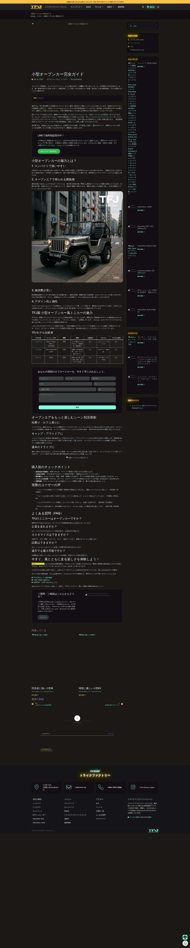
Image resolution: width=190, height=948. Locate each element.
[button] (143, 7)
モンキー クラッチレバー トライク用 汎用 (147, 338)
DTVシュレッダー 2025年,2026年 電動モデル (147, 291)
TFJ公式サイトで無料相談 (43, 578)
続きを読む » (35, 695)
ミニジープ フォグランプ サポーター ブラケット (147, 379)
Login (112, 733)
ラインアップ (75, 7)
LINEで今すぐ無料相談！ (49, 151)
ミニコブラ (38, 349)
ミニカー (64, 79)
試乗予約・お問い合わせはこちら (45, 582)
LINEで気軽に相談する (42, 580)
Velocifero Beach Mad (147, 246)
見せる (40, 98)
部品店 (88, 7)
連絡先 (109, 7)
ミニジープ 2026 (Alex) (147, 63)
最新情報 (121, 7)
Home (33, 16)
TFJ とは (98, 7)
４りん (39, 16)
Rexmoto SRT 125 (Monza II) (145, 227)
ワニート (38, 357)
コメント (43, 617)
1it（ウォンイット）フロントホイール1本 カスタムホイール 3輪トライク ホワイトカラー (148, 360)
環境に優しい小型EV (90, 688)
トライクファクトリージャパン (56, 7)
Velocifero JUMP (145, 207)
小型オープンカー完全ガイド (41, 14)
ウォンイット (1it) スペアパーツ (143, 406)
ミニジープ (38, 341)
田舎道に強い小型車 (42, 688)
